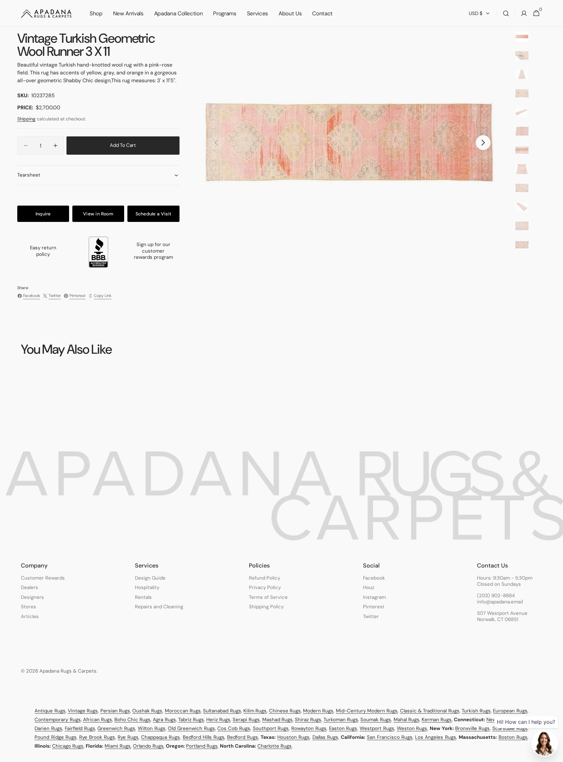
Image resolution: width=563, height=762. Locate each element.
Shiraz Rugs (308, 719)
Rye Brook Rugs (97, 737)
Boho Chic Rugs (132, 719)
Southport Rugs (271, 728)
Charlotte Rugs (274, 746)
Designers (32, 597)
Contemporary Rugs (57, 719)
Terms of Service (268, 597)
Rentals (143, 597)
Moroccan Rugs (183, 711)
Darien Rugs (48, 728)
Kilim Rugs (255, 711)
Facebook (374, 578)
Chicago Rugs (67, 746)
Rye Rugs (128, 737)
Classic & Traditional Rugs (429, 711)
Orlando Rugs (148, 746)
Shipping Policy (266, 606)
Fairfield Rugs (80, 728)
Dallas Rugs (325, 737)
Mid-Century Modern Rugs (367, 711)
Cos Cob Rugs (233, 728)
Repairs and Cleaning (159, 606)
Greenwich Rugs (116, 728)
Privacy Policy (265, 587)
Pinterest (373, 606)
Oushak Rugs (147, 711)
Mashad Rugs (277, 719)
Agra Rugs (164, 719)
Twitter (371, 616)
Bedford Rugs (242, 737)
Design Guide (150, 578)
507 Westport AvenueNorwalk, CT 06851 (502, 616)
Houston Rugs (293, 737)
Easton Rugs (343, 728)
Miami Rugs (118, 746)
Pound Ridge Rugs (55, 737)
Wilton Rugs (152, 728)
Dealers (29, 587)
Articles (30, 616)
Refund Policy (264, 578)
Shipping (26, 119)
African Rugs (97, 719)
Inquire (43, 214)
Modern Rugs (318, 711)
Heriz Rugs (218, 719)
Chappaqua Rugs (160, 737)
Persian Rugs (115, 711)
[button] (506, 13)
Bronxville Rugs (472, 728)
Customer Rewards (43, 578)
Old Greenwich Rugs (191, 728)
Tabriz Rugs (191, 719)
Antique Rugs (50, 711)
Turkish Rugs (476, 711)
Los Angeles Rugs (435, 737)
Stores (28, 606)
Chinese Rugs (285, 711)
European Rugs (510, 711)
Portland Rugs (202, 746)
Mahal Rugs (406, 719)
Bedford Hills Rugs (203, 737)
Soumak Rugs (375, 719)
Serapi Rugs (246, 719)
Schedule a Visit (153, 214)
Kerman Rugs (437, 719)
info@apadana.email (500, 602)
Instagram (374, 597)
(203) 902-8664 (496, 596)
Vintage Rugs (83, 711)
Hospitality (147, 587)
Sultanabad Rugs (222, 711)
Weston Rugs (412, 728)
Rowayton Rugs (308, 728)
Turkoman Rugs (341, 719)
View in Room (98, 214)
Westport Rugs (377, 728)
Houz (368, 587)
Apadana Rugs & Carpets (67, 671)
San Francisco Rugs (389, 737)
